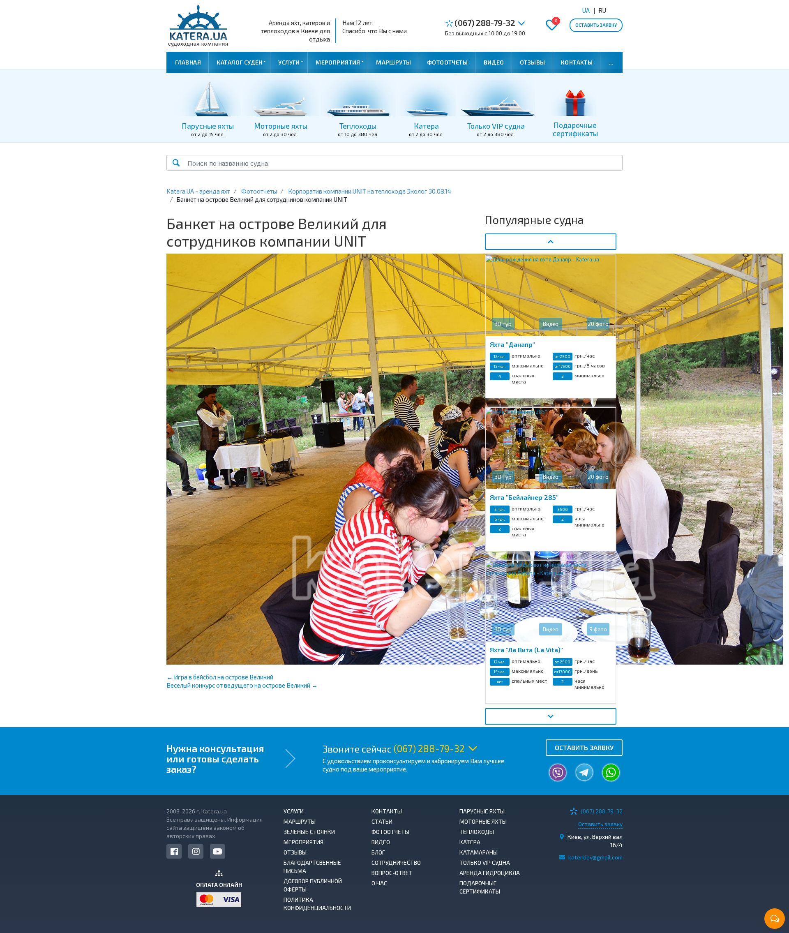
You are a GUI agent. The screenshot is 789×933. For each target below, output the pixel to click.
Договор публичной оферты (313, 885)
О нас (379, 883)
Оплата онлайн (219, 884)
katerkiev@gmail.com (595, 857)
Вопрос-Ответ (392, 872)
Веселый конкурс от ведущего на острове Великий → (242, 685)
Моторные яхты (483, 821)
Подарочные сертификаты (479, 887)
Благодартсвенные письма (312, 866)
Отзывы (532, 62)
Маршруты (393, 62)
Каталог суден (239, 62)
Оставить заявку (596, 25)
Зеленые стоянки (309, 831)
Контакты (577, 62)
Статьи (381, 821)
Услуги (289, 62)
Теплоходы (476, 831)
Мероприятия (338, 62)
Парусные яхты (482, 811)
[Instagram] (195, 851)
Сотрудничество (396, 862)
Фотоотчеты (447, 62)
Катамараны (478, 852)
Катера (469, 841)
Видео (494, 62)
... (611, 62)
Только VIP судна (484, 862)
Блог (378, 852)
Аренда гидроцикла (489, 872)
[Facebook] (174, 851)
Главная (188, 62)
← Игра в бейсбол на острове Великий (219, 677)
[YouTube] (217, 851)
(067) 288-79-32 (484, 23)
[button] (521, 24)
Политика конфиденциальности (317, 903)
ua (586, 10)
